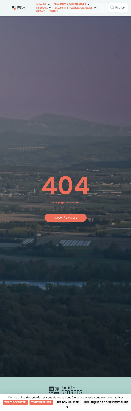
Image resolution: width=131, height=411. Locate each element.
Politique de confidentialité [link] (106, 402)
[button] (43, 4)
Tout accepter (15, 402)
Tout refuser (41, 402)
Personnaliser (67, 402)
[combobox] (118, 7)
